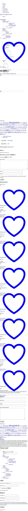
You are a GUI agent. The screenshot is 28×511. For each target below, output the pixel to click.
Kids (7, 463)
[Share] (3, 509)
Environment (11, 125)
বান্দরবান (16, 132)
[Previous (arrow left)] (0, 510)
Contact (4, 4)
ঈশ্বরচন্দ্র (3, 130)
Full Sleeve (11, 24)
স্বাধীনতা (4, 134)
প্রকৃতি (9, 132)
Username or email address (5, 483)
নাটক (0, 388)
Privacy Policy (5, 9)
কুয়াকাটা (10, 130)
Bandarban (6, 123)
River (25, 127)
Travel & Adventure (12, 461)
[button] (4, 16)
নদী (25, 130)
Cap (22, 123)
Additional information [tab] (7, 136)
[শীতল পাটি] (6, 35)
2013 (8, 143)
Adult (7, 457)
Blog (4, 7)
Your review (2, 159)
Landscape (10, 127)
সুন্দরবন (1, 134)
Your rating (2, 157)
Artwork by (8, 473)
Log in (9, 488)
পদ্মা (2, 132)
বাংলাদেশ (12, 132)
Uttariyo (7, 470)
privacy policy (3, 504)
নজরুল (23, 130)
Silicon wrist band (9, 471)
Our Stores (5, 8)
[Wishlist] (0, 237)
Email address (3, 498)
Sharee (4, 465)
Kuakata (1, 127)
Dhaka (25, 123)
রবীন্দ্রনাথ (19, 132)
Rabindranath (21, 127)
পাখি (4, 132)
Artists (4, 472)
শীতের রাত (1, 259)
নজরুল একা (1, 285)
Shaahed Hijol (10, 140)
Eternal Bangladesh (12, 25)
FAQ (4, 6)
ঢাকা (21, 130)
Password (2, 485)
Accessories (5, 467)
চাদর (12, 130)
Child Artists (8, 37)
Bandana (7, 469)
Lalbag (4, 127)
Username (2, 495)
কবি (5, 130)
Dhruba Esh (4, 125)
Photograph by (8, 36)
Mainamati (16, 127)
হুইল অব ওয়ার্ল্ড (2, 234)
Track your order (6, 12)
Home (4, 455)
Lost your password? (3, 490)
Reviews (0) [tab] (5, 137)
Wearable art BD (12, 23)
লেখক (26, 132)
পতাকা (1, 132)
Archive (4, 476)
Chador (4, 466)
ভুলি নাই (1, 336)
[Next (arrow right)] (2, 510)
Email (1, 173)
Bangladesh (14, 122)
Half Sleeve (11, 27)
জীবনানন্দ (18, 130)
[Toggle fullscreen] (2, 509)
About (4, 3)
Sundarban (14, 128)
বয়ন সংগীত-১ (2, 207)
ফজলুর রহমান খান (2, 311)
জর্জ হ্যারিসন (15, 130)
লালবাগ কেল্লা (23, 132)
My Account (5, 11)
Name (1, 171)
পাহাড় (6, 132)
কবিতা (7, 131)
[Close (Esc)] (4, 509)
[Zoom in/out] (0, 509)
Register (2, 507)
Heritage (25, 125)
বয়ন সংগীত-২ (2, 361)
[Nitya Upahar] (6, 14)
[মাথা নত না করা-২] (6, 28)
